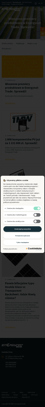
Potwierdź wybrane (22, 236)
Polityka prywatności (10, 249)
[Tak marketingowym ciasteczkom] (37, 215)
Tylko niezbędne (22, 242)
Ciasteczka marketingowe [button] (17, 215)
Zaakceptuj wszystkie (22, 229)
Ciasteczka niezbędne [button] (15, 208)
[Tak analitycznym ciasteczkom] (37, 221)
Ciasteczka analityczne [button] (15, 221)
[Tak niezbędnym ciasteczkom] (37, 208)
